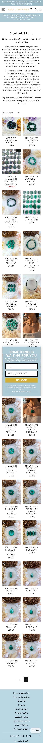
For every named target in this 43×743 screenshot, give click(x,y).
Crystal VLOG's (21, 713)
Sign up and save (21, 736)
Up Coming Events (21, 721)
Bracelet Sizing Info (21, 693)
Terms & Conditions (21, 697)
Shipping (21, 701)
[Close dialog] (38, 349)
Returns (21, 705)
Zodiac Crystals (21, 717)
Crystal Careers (21, 725)
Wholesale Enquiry (21, 729)
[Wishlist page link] (32, 8)
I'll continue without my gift (21, 391)
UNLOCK (21, 380)
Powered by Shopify (21, 741)
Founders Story (21, 709)
